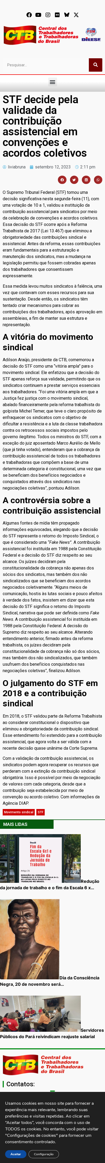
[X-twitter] (76, 15)
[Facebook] (29, 15)
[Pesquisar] (95, 65)
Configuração (44, 1154)
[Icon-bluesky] (66, 15)
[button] (52, 82)
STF (40, 812)
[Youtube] (38, 15)
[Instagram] (48, 15)
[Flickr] (57, 15)
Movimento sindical (18, 812)
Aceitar (15, 1154)
